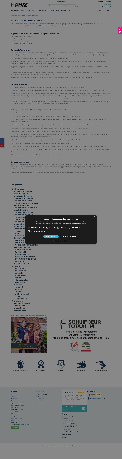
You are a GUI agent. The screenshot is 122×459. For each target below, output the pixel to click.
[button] (61, 241)
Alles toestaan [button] (51, 236)
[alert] (61, 229)
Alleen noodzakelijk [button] (69, 236)
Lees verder (82, 223)
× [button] (94, 216)
